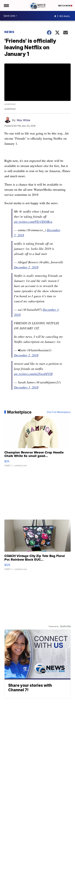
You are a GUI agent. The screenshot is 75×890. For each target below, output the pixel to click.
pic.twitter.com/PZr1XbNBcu (33, 221)
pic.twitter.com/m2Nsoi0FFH (33, 374)
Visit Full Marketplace (59, 412)
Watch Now (64, 6)
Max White (23, 120)
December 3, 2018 (26, 387)
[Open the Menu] (6, 5)
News (9, 32)
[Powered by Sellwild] (65, 626)
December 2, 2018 (26, 267)
